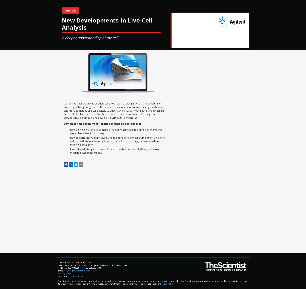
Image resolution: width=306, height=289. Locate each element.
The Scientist (76, 276)
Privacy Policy (64, 273)
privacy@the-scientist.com (77, 270)
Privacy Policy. (167, 283)
